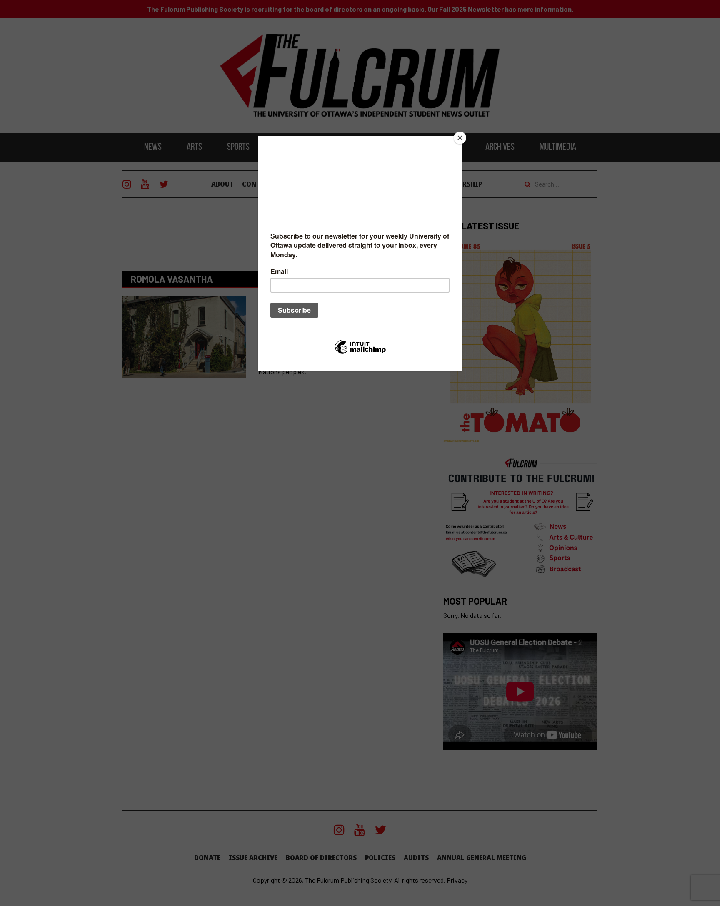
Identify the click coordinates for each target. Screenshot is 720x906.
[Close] (460, 138)
